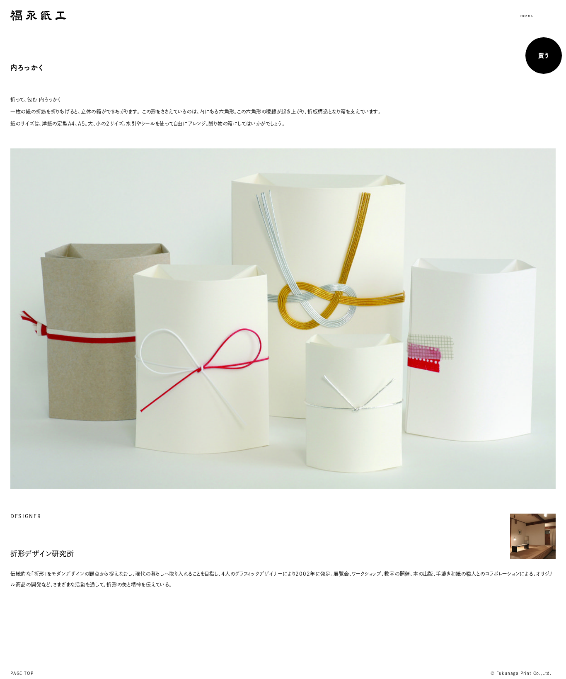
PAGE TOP (21, 673)
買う (543, 55)
